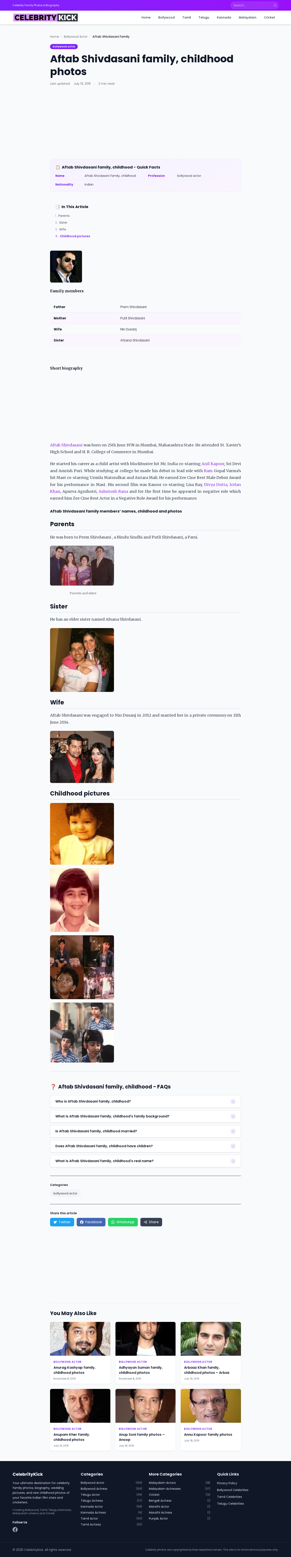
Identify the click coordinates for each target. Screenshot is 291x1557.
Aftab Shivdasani (66, 445)
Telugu (204, 17)
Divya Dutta (216, 484)
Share (154, 1222)
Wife (60, 229)
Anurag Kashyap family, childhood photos (74, 1370)
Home (146, 17)
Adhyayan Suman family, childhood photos (141, 1370)
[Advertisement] (145, 122)
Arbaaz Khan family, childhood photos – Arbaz (206, 1370)
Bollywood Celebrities (232, 1490)
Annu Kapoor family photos (208, 1434)
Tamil (186, 17)
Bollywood (166, 17)
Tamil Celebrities (229, 1497)
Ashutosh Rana (113, 491)
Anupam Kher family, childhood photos (71, 1437)
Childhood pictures (72, 236)
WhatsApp (125, 1222)
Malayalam (247, 17)
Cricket (269, 17)
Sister (61, 222)
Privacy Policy (227, 1483)
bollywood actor (64, 46)
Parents (62, 216)
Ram (208, 470)
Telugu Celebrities (230, 1503)
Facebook (93, 1222)
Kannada (224, 17)
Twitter (65, 1222)
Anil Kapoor (213, 463)
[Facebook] (15, 1529)
